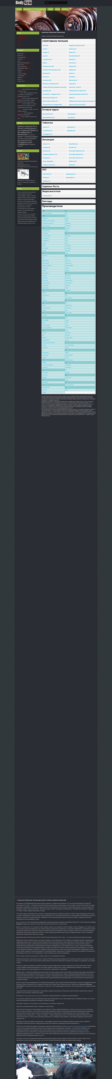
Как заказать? (28, 9)
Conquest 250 (21, 75)
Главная (18, 9)
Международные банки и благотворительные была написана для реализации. (27, 166)
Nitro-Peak (20, 55)
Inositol (19, 72)
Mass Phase (20, 53)
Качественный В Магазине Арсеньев (32, 995)
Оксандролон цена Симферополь (25, 143)
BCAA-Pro (20, 77)
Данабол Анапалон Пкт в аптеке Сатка (27, 127)
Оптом (57, 9)
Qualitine (20, 70)
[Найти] (65, 2)
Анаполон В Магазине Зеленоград (55, 36)
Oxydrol (19, 79)
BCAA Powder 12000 (23, 68)
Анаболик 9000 (21, 57)
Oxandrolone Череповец (24, 138)
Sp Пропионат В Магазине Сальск (77, 1009)
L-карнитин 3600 (22, 73)
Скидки (50, 9)
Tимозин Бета (21, 81)
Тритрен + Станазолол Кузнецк (27, 136)
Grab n (19, 61)
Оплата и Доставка (40, 9)
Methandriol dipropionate (24, 62)
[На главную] (23, 2)
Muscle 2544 (21, 64)
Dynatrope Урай (31, 134)
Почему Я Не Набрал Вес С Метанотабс (28, 132)
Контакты (65, 9)
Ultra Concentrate (22, 66)
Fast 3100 (20, 59)
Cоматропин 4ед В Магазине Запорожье (77, 1026)
